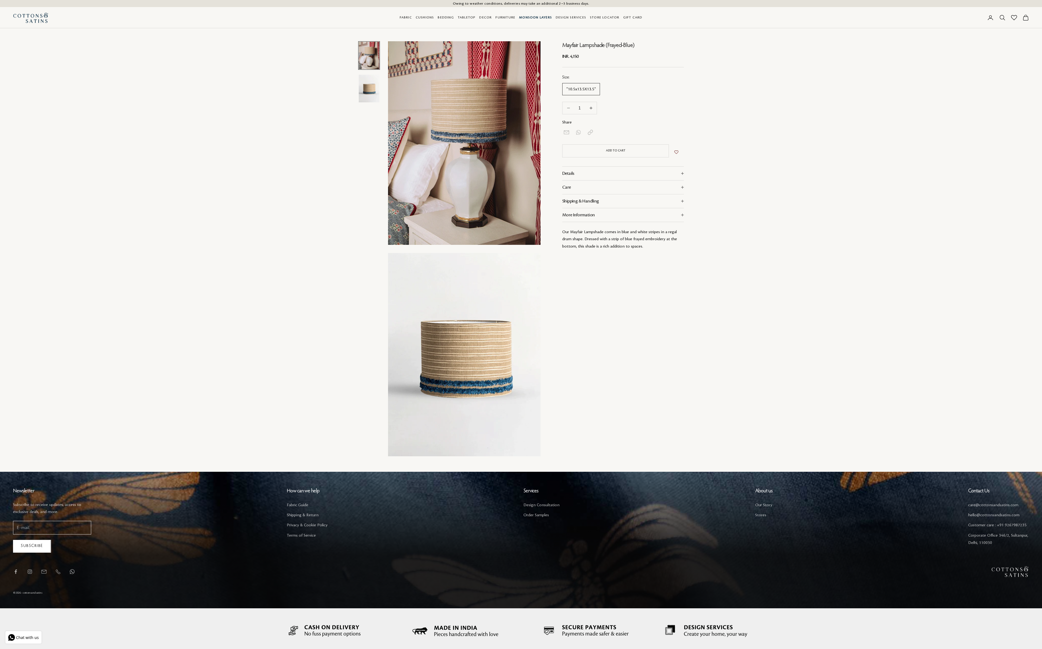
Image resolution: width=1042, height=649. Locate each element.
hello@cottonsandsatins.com (993, 515)
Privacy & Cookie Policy (307, 525)
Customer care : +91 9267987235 (997, 525)
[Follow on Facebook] (15, 571)
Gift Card (633, 17)
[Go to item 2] (369, 88)
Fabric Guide (297, 505)
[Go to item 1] (369, 55)
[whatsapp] (578, 132)
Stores (760, 515)
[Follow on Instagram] (30, 571)
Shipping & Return (303, 515)
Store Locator (605, 17)
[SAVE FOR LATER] (676, 152)
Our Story (763, 505)
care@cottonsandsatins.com (993, 505)
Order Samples (536, 515)
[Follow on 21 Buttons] (44, 571)
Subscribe (32, 546)
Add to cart (615, 150)
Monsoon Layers (535, 17)
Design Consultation (541, 505)
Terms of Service (301, 535)
